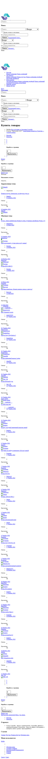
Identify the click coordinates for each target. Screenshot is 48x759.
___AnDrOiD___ (5, 306)
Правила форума (15, 735)
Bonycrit (8, 292)
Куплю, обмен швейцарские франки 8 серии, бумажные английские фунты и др (23, 220)
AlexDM (8, 361)
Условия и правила (11, 748)
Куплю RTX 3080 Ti (6, 266)
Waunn (8, 499)
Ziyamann (9, 545)
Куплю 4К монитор (6, 589)
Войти (3, 741)
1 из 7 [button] (2, 160)
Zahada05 (8, 661)
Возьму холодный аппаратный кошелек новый (14, 427)
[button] (2, 50)
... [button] (7, 144)
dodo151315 (9, 315)
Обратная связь (25, 735)
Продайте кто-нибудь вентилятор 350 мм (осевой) (15, 450)
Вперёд (3, 159)
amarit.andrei (4, 398)
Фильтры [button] (3, 174)
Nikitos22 (9, 476)
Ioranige (3, 421)
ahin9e (8, 522)
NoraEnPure (9, 338)
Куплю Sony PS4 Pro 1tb (8, 542)
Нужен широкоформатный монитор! (11, 566)
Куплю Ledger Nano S (7, 612)
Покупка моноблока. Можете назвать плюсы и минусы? (16, 289)
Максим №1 (9, 568)
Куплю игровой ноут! (7, 635)
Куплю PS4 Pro (5, 473)
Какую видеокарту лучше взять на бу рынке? (14, 243)
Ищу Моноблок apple (7, 658)
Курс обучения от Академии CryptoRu (22, 129)
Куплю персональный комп (8, 519)
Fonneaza (3, 283)
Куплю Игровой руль (7, 381)
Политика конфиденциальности (15, 750)
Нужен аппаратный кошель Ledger (10, 358)
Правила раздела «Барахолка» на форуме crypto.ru (15, 193)
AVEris (3, 652)
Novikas (8, 246)
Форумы (8, 735)
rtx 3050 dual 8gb (6, 404)
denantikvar (9, 223)
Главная (3, 735)
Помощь (8, 751)
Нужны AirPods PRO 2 (7, 496)
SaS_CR (8, 384)
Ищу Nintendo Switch (7, 312)
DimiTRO (4, 583)
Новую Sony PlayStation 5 (8, 335)
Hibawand (3, 260)
